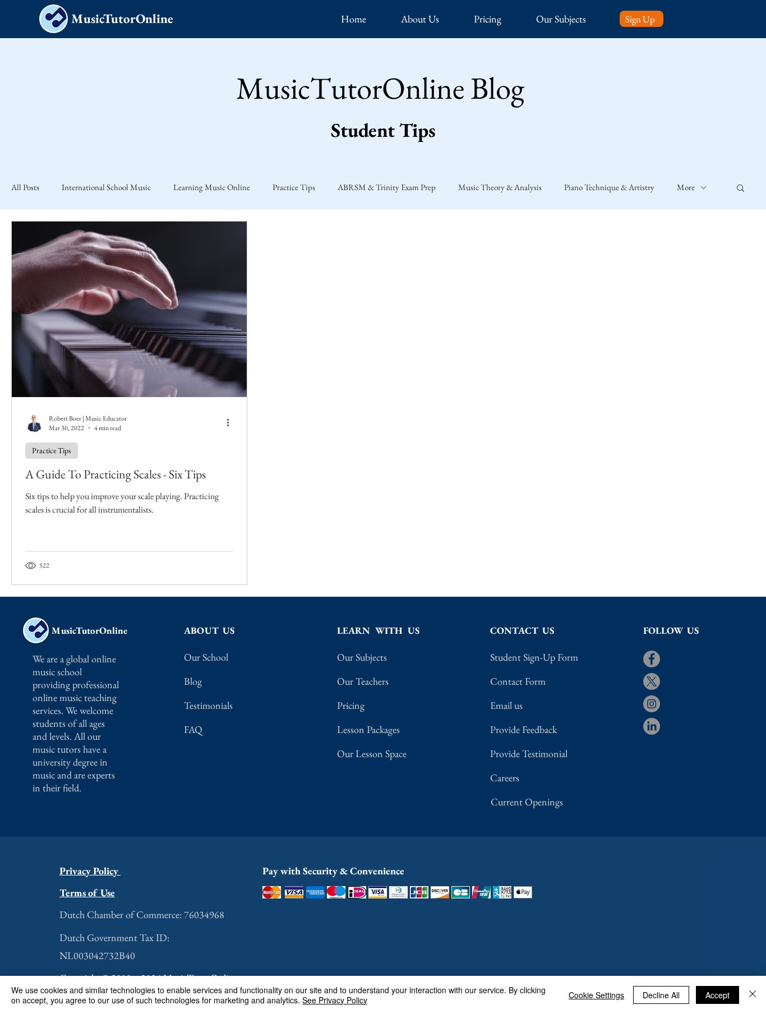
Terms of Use (87, 892)
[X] (651, 681)
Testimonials (208, 705)
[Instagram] (651, 703)
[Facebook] (651, 659)
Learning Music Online (211, 187)
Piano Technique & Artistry (609, 187)
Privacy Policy (90, 870)
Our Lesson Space (372, 753)
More (686, 187)
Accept (717, 995)
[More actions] (231, 423)
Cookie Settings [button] (596, 995)
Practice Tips (294, 187)
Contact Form (518, 681)
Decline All (661, 995)
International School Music (106, 187)
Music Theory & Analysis (500, 187)
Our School (206, 657)
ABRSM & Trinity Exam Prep (387, 187)
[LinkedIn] (651, 726)
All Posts (25, 187)
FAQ (193, 729)
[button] (431, 19)
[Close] (752, 995)
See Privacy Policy (334, 1000)
